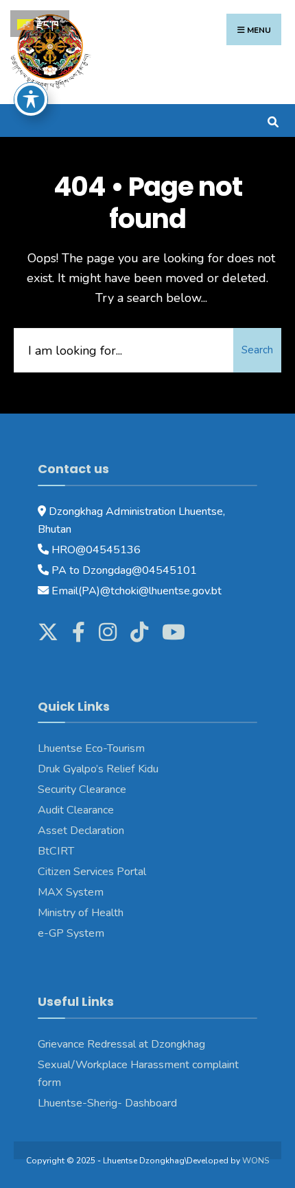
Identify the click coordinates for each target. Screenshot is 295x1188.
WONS (255, 1160)
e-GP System (71, 933)
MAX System (71, 892)
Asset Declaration (81, 830)
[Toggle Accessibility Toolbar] (30, 99)
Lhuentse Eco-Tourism (91, 748)
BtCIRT (56, 851)
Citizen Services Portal (92, 871)
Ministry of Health (80, 912)
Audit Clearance (76, 810)
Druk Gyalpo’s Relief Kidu (98, 768)
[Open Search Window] (273, 120)
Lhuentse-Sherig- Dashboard (107, 1103)
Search (257, 350)
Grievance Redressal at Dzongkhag (121, 1044)
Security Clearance (82, 789)
